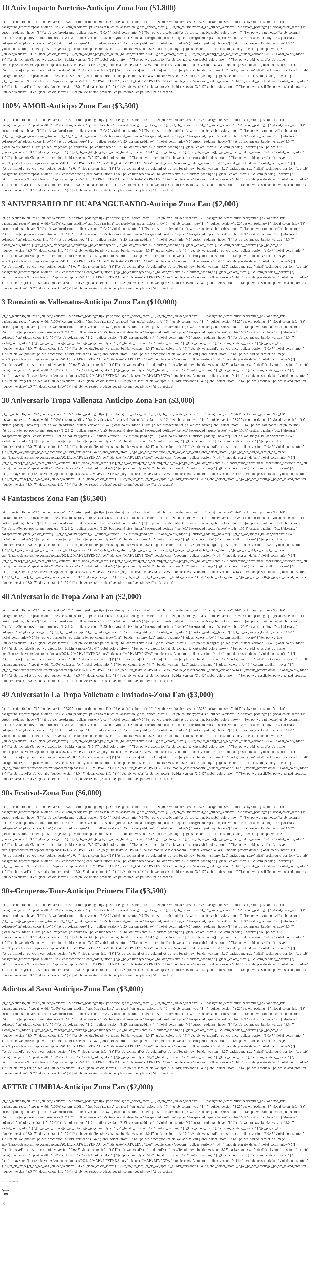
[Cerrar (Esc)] (16, 1181)
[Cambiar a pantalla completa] (7, 1181)
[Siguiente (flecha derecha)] (7, 1186)
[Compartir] (12, 1181)
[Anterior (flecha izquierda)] (3, 1186)
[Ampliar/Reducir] (3, 1181)
